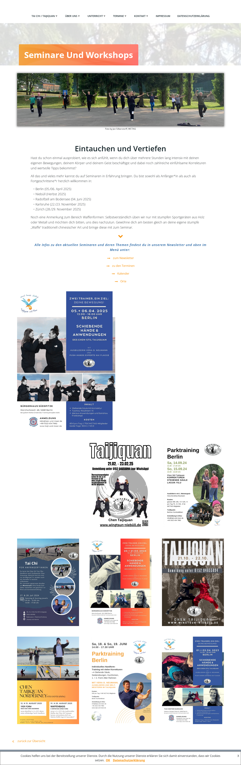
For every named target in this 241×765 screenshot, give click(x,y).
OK (108, 760)
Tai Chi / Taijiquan (43, 16)
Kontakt (140, 16)
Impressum (163, 16)
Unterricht (95, 16)
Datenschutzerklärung (193, 16)
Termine (118, 16)
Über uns (71, 16)
